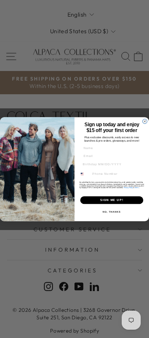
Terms (137, 187)
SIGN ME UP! (111, 199)
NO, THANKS (112, 211)
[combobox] (85, 174)
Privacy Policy (128, 187)
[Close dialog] (144, 121)
